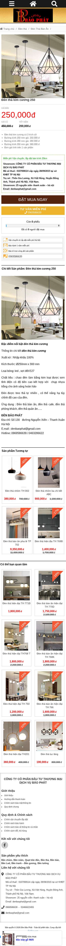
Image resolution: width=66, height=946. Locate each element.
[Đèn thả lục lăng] (49, 744)
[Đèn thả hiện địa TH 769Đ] (49, 531)
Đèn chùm (6, 860)
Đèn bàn (54, 860)
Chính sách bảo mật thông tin (17, 803)
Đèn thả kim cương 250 (18, 100)
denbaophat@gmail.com (17, 913)
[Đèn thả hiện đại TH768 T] (16, 643)
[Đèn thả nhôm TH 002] (17, 480)
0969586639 (33, 210)
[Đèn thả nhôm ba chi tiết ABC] (49, 480)
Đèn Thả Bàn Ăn (40, 28)
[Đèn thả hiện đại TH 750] (16, 693)
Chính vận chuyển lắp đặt (16, 819)
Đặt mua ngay (32, 199)
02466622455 (27, 907)
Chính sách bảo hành (14, 823)
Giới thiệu (8, 795)
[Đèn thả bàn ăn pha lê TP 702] (17, 531)
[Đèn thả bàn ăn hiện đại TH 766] (49, 693)
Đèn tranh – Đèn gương (24, 863)
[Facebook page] (4, 845)
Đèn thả (22, 28)
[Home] (33, 15)
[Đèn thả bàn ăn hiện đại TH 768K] (49, 643)
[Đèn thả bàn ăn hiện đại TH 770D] (49, 593)
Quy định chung (11, 807)
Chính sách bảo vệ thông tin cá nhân (21, 827)
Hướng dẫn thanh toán (14, 799)
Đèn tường (43, 863)
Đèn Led (5, 863)
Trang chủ (8, 28)
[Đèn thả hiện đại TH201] (16, 744)
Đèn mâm (19, 860)
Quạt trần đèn (32, 860)
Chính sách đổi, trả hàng (15, 831)
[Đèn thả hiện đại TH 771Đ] (16, 593)
